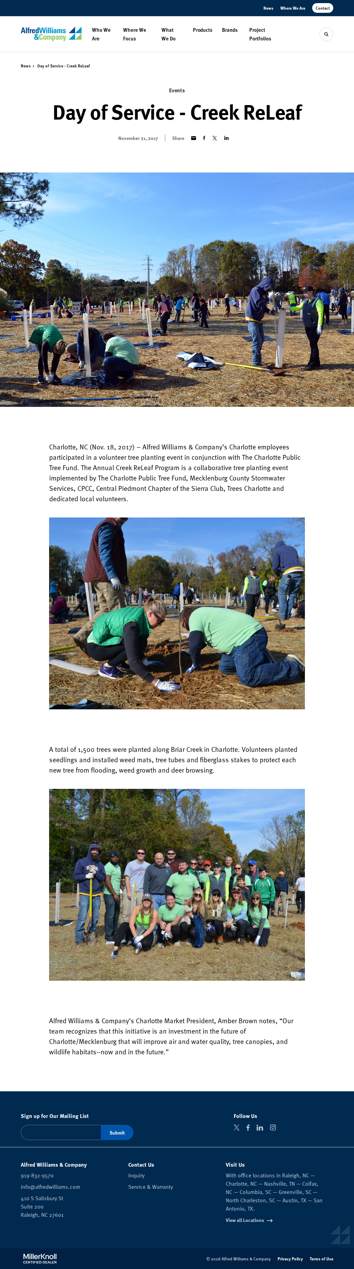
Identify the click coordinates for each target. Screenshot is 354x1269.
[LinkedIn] (260, 1128)
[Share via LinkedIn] (226, 138)
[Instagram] (273, 1127)
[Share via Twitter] (214, 138)
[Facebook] (248, 1128)
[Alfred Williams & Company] (51, 34)
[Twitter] (237, 1127)
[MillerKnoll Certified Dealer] (40, 1258)
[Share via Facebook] (204, 138)
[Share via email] (193, 138)
